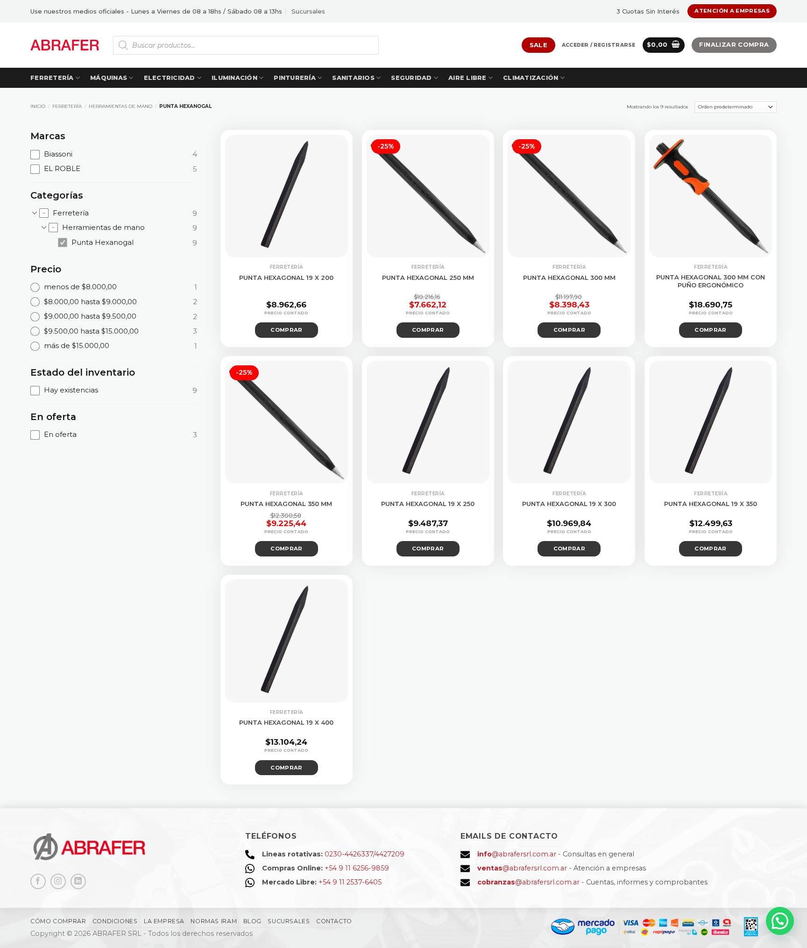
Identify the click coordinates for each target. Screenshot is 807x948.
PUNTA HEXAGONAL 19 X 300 (569, 503)
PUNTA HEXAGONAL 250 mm (428, 277)
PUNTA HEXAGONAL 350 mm (286, 503)
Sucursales (308, 11)
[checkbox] (113, 154)
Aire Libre (467, 77)
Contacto (334, 921)
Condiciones (115, 921)
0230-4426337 (349, 854)
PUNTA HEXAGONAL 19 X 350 (710, 503)
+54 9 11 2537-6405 (350, 882)
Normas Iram (214, 921)
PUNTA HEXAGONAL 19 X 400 (286, 722)
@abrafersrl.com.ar (516, 854)
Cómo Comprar (58, 921)
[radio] (113, 287)
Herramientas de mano (120, 106)
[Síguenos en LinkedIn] (78, 881)
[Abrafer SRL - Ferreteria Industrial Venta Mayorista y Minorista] (64, 45)
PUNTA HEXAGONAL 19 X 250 (427, 503)
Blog (252, 921)
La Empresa (164, 921)
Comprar (286, 330)
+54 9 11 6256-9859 (357, 868)
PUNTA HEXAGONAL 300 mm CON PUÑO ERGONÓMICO (710, 281)
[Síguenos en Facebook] (38, 881)
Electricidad (169, 77)
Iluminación (234, 77)
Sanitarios (353, 77)
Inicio (37, 106)
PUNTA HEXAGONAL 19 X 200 (286, 277)
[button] (598, 45)
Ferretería (52, 77)
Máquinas (108, 77)
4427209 (389, 854)
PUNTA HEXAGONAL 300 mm (569, 277)
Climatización (530, 77)
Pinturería (295, 77)
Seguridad (411, 77)
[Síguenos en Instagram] (58, 881)
